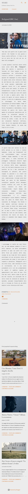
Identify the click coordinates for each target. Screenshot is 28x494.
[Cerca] (22, 3)
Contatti (14, 9)
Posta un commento (15, 386)
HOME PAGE (5, 9)
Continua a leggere (7, 388)
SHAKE (4, 2)
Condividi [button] (5, 299)
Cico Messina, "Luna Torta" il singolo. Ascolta (12, 369)
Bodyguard (16, 292)
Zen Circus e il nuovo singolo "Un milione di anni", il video (14, 462)
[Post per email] (3, 297)
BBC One (10, 292)
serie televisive (6, 294)
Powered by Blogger (15, 489)
